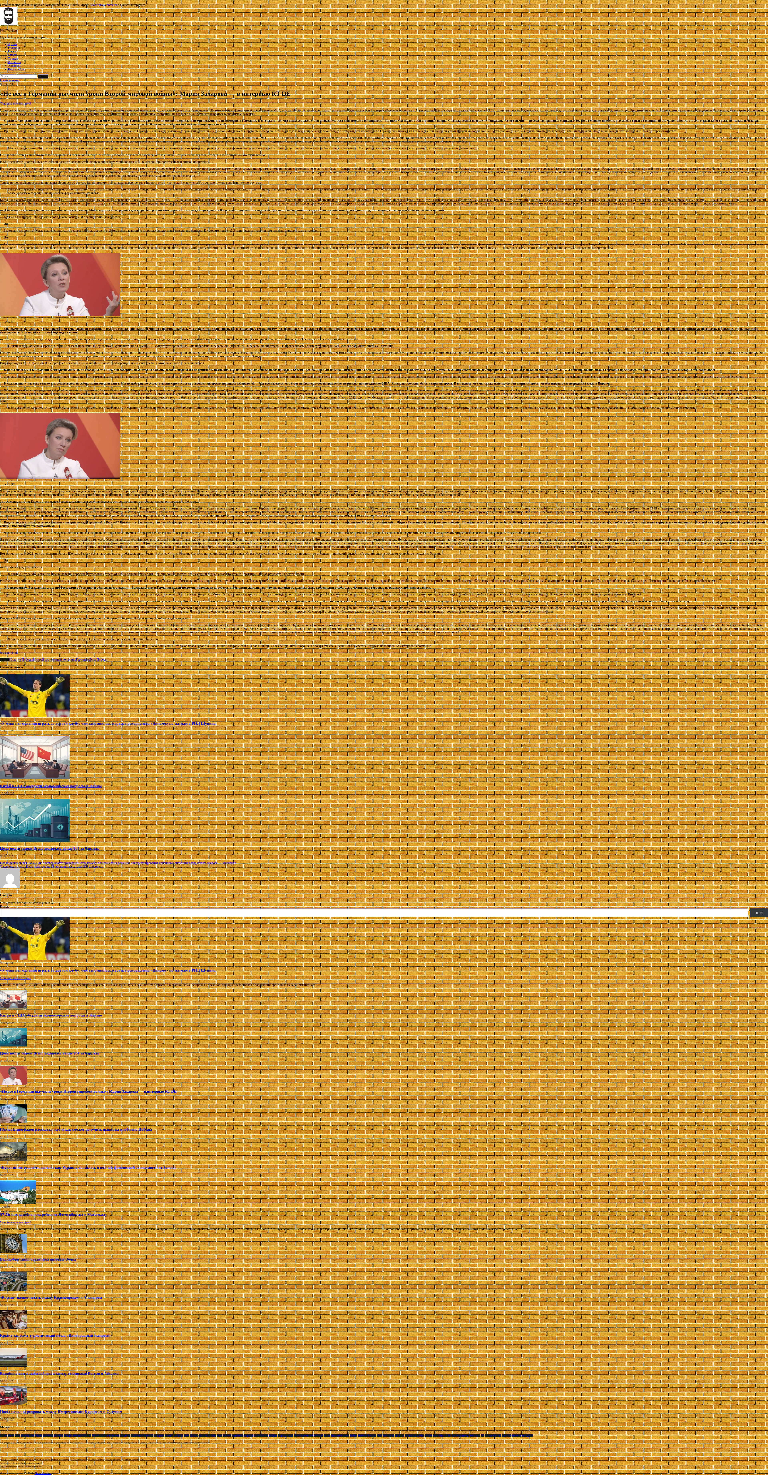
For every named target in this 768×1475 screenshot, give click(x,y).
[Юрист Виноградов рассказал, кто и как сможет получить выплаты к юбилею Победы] (13, 1121)
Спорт (12, 55)
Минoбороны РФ (303, 1435)
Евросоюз (237, 1435)
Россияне (438, 1435)
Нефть (353, 1435)
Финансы (14, 62)
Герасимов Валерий (142, 1435)
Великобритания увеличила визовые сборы (38, 1259)
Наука (12, 51)
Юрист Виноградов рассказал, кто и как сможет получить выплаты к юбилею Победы (76, 1129)
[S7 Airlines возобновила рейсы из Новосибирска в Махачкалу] (18, 1203)
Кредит (273, 1435)
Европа (227, 1435)
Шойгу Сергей (493, 1435)
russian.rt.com (9, 652)
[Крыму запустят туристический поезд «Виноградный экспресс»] (13, 1327)
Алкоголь (14, 65)
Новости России (367, 1435)
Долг (186, 1435)
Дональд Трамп (207, 1435)
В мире (37, 659)
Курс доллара (285, 1435)
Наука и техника (340, 1435)
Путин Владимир (414, 1435)
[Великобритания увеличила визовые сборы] (13, 1251)
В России (48, 1435)
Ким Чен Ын (261, 1435)
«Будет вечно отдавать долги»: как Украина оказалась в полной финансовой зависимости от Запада (88, 1167)
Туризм (13, 58)
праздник (527, 1435)
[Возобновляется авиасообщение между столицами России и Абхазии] (13, 1365)
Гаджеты (14, 47)
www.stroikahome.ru (103, 5)
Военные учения (81, 1435)
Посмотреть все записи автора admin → (27, 903)
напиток (516, 1435)
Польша (399, 1435)
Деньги (169, 1435)
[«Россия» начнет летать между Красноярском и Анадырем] (13, 1289)
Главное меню (9, 80)
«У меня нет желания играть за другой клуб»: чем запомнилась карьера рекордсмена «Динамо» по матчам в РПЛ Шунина (108, 723)
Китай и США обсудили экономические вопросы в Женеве (51, 786)
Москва (318, 1435)
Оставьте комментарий (15, 103)
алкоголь (506, 1435)
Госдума (159, 1435)
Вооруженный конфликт (59, 659)
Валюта (58, 1435)
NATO (3, 1435)
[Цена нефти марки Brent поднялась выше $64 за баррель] (35, 840)
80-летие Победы (20, 659)
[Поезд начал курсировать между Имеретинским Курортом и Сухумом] (13, 1403)
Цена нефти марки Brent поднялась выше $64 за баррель (49, 848)
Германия (82, 659)
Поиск (4, 906)
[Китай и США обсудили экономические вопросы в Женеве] (35, 778)
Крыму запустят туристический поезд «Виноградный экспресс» (55, 1335)
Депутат (178, 1435)
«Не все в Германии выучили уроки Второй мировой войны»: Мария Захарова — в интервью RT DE (88, 1091)
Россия (428, 1435)
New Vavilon (8, 30)
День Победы (98, 659)
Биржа (38, 1435)
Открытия (388, 1435)
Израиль (248, 1435)
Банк (17, 1435)
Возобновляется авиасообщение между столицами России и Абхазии (59, 1373)
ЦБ (482, 1435)
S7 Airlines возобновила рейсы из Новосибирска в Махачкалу (53, 1214)
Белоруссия (27, 1435)
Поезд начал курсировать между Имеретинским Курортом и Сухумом (61, 1411)
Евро (219, 1435)
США (447, 1435)
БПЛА (11, 1435)
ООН (379, 1435)
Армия (12, 44)
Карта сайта (16, 69)
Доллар (194, 1435)
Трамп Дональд (460, 1435)
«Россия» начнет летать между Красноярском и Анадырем (51, 1297)
